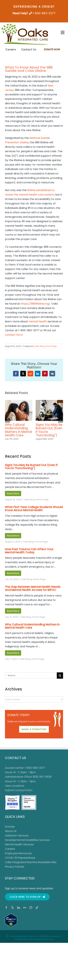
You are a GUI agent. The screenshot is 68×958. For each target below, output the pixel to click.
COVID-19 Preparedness (20, 861)
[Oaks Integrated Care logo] (25, 34)
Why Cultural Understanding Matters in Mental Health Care (32, 629)
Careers (10, 852)
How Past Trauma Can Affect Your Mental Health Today (49, 430)
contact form (14, 335)
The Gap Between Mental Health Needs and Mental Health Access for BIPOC (32, 591)
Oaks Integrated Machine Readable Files (30, 866)
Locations (18, 789)
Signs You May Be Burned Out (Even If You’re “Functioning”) (31, 470)
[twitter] (12, 911)
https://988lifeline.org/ (35, 304)
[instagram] (30, 911)
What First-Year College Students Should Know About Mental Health (18, 432)
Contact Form (23, 794)
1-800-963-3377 (44, 13)
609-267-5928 (42, 780)
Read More (13, 497)
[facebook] (6, 911)
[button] (7, 422)
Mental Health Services (19, 848)
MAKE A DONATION (34, 732)
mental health (38, 321)
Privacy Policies (14, 870)
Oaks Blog (40, 346)
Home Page (51, 346)
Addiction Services (17, 839)
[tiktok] (36, 911)
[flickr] (24, 911)
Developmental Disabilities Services (27, 843)
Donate (10, 830)
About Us (11, 834)
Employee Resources (18, 857)
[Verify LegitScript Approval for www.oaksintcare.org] (34, 923)
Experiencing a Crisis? (34, 6)
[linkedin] (18, 911)
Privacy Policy (21, 942)
